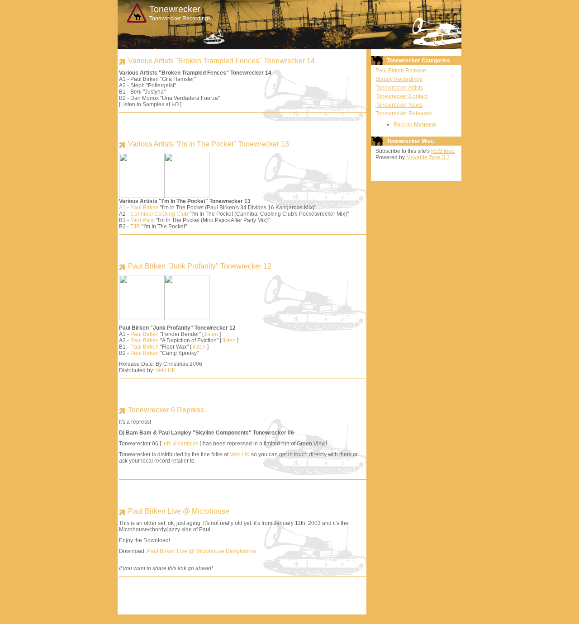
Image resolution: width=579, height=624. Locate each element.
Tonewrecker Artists (399, 88)
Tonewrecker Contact (401, 96)
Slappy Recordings (398, 79)
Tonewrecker (174, 9)
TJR (135, 226)
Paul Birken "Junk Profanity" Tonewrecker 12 (199, 266)
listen (211, 334)
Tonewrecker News (398, 105)
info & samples (180, 443)
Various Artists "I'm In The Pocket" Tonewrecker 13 (208, 144)
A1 (122, 207)
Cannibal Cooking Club (159, 214)
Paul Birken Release (400, 70)
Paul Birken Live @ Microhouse (178, 511)
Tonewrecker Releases (403, 113)
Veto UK (166, 370)
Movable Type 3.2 (428, 157)
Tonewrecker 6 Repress (166, 410)
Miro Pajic (142, 220)
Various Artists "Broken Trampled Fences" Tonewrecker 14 (221, 61)
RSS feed (443, 151)
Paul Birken (144, 207)
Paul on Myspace (415, 124)
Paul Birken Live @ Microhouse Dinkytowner (201, 551)
